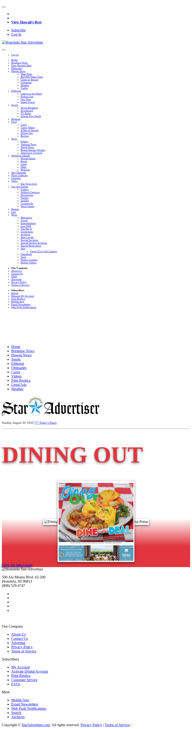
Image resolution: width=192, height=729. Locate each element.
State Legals (27, 237)
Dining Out (27, 133)
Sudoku (25, 200)
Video (14, 180)
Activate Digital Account (29, 671)
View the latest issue (17, 565)
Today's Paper (48, 422)
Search (14, 293)
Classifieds (26, 254)
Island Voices (28, 102)
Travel (24, 220)
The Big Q (26, 228)
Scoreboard (27, 110)
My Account (20, 667)
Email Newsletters (20, 304)
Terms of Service (20, 284)
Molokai (25, 169)
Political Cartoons (30, 192)
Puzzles (25, 197)
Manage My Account (22, 295)
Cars (13, 211)
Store (23, 257)
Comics (25, 189)
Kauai (24, 161)
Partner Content (29, 259)
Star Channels (18, 172)
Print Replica (18, 298)
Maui (23, 166)
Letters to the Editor (31, 93)
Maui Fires (26, 74)
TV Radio (26, 113)
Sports (14, 104)
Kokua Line (27, 96)
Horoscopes (27, 195)
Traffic (24, 88)
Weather (25, 85)
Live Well (26, 226)
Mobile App (17, 301)
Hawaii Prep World (31, 116)
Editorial (16, 90)
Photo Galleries (19, 175)
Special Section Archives (34, 242)
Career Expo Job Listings (43, 251)
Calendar (16, 178)
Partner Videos (28, 262)
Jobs (23, 248)
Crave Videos (28, 127)
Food (14, 121)
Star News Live (29, 183)
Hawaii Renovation (31, 245)
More (14, 214)
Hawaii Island (28, 158)
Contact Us (17, 273)
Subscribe (18, 30)
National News (28, 144)
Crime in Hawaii (29, 79)
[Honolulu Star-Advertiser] (22, 42)
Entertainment (28, 223)
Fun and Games (19, 186)
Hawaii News (18, 71)
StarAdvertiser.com (36, 725)
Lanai (24, 164)
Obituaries (16, 68)
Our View (26, 99)
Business (15, 119)
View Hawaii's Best (26, 22)
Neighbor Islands (20, 155)
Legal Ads (18, 385)
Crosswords (27, 203)
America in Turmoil (31, 152)
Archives (25, 234)
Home (14, 59)
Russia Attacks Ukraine (33, 150)
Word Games (27, 206)
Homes (15, 209)
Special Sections (29, 240)
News (14, 138)
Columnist (26, 82)
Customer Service (24, 680)
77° (36, 422)
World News (27, 147)
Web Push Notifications (23, 307)
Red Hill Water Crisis (32, 76)
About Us (16, 270)
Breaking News (19, 62)
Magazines (26, 217)
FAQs (14, 276)
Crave (24, 124)
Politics (24, 141)
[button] (4, 7)
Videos (16, 376)
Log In (16, 34)
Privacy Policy (19, 282)
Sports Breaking (29, 107)
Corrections (27, 231)
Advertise (16, 279)
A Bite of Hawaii (29, 130)
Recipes (25, 135)
